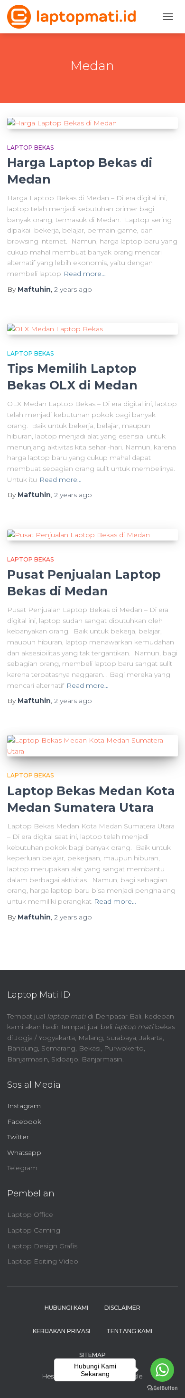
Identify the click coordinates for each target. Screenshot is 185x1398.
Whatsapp (24, 1152)
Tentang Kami (129, 1331)
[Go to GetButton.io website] (162, 1388)
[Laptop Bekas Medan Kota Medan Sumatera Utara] (92, 745)
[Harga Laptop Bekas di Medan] (92, 123)
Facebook (24, 1121)
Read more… (85, 273)
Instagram (24, 1106)
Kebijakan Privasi (61, 1331)
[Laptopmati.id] (75, 17)
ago (73, 289)
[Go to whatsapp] (162, 1370)
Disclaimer (122, 1307)
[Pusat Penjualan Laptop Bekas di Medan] (92, 535)
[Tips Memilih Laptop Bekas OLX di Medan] (92, 329)
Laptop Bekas (30, 147)
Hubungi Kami (66, 1307)
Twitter (18, 1137)
